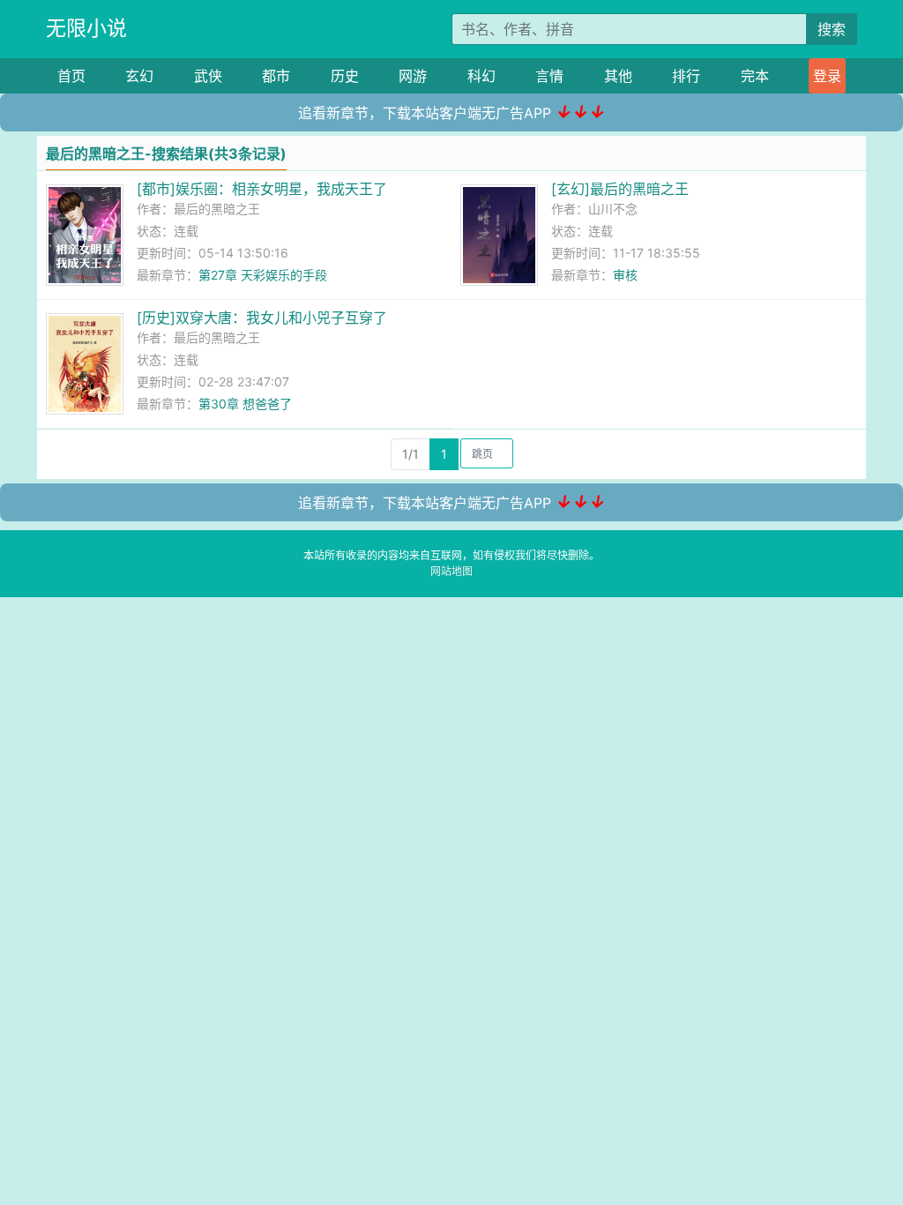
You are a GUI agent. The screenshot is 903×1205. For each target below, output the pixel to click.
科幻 (481, 76)
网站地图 (451, 571)
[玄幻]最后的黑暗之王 (620, 189)
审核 (625, 274)
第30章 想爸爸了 (245, 403)
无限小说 (86, 28)
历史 (345, 76)
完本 (755, 76)
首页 (71, 76)
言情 (549, 76)
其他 (618, 76)
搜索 (831, 29)
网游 (413, 76)
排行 (686, 76)
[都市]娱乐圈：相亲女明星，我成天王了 (262, 189)
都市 (276, 76)
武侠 (208, 76)
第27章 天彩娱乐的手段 (262, 274)
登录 (827, 76)
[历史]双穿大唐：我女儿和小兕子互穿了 (262, 317)
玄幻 (139, 76)
